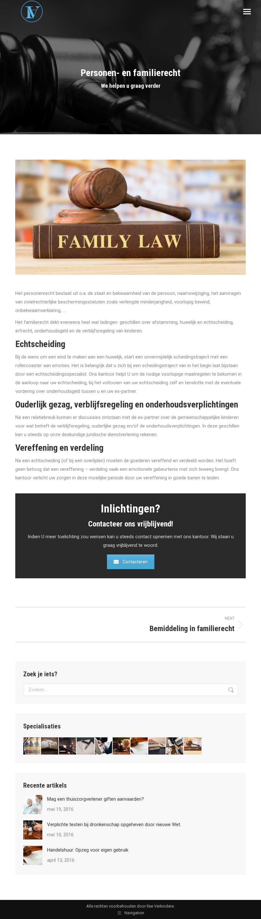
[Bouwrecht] (50, 746)
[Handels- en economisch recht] (121, 746)
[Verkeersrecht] (157, 746)
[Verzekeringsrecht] (32, 746)
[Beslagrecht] (86, 746)
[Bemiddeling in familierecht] (175, 746)
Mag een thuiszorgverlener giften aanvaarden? (95, 799)
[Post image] (32, 804)
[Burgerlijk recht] (104, 746)
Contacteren (135, 561)
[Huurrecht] (139, 746)
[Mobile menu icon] (247, 11)
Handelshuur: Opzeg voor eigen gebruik (87, 850)
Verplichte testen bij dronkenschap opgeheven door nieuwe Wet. (114, 824)
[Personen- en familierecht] (193, 746)
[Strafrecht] (68, 746)
